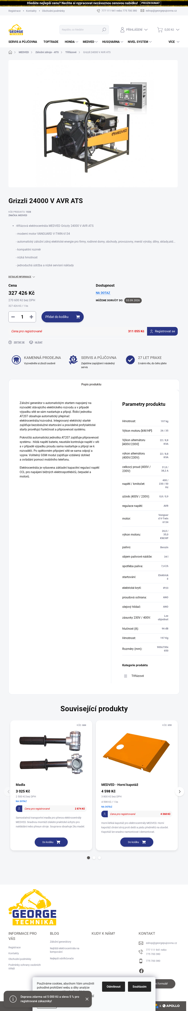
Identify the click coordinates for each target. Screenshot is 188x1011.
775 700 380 (153, 960)
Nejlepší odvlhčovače (62, 958)
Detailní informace (19, 276)
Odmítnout (113, 986)
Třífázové (137, 676)
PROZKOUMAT (150, 3)
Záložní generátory (60, 941)
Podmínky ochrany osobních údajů (24, 966)
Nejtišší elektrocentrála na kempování (64, 950)
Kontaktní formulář (157, 983)
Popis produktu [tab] (91, 384)
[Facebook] (141, 970)
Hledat (104, 29)
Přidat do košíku (56, 317)
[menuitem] (24, 41)
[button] (88, 857)
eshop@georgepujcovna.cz (161, 943)
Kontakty (31, 10)
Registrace (14, 10)
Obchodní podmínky (53, 10)
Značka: (17, 215)
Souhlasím (140, 986)
